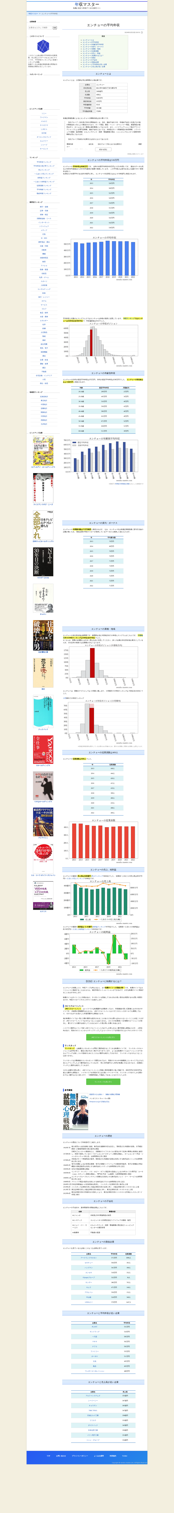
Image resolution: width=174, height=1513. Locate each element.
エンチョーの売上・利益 (91, 53)
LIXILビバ (88, 1302)
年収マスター (87, 4)
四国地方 (44, 420)
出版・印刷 (44, 246)
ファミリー (95, 1351)
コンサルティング (44, 289)
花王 (43, 689)
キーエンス (44, 149)
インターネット (44, 222)
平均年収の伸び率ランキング (44, 166)
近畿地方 (44, 408)
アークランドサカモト (89, 1258)
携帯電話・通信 (44, 242)
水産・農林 (44, 317)
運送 (44, 356)
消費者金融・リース (44, 218)
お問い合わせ (61, 1456)
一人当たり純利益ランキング (81, 929)
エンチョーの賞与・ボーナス (93, 47)
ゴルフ (44, 309)
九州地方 (44, 424)
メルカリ (44, 121)
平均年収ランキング (44, 162)
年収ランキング (129, 318)
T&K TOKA (93, 1410)
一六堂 (94, 1336)
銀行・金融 (44, 207)
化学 (44, 324)
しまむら (44, 129)
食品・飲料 (44, 313)
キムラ (88, 1287)
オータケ (94, 1356)
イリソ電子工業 (93, 1435)
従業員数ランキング (44, 186)
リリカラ (93, 1420)
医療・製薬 (44, 269)
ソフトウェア (44, 226)
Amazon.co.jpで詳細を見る (99, 1102)
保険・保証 (44, 215)
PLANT (94, 1327)
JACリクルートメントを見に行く (103, 1037)
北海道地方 (44, 397)
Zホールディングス (43, 765)
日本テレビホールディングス (43, 541)
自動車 (44, 250)
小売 (64, 698)
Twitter (124, 1456)
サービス (44, 305)
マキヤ (94, 1341)
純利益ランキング (99, 927)
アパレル (44, 266)
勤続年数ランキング (44, 193)
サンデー (88, 1282)
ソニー (44, 113)
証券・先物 (44, 211)
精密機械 (44, 352)
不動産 (44, 372)
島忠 (94, 1366)
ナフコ (94, 1346)
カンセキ (88, 1272)
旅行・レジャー (44, 297)
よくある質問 (99, 1456)
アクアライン (43, 838)
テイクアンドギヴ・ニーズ (43, 504)
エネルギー (44, 321)
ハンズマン (89, 1267)
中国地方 (44, 404)
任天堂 (44, 133)
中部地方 (44, 416)
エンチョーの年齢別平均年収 (93, 44)
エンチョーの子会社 (90, 60)
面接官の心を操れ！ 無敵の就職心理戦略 (104, 1094)
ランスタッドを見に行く (103, 1082)
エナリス (43, 911)
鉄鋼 (44, 328)
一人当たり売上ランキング (75, 878)
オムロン (43, 614)
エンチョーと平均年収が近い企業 (95, 64)
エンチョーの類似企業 (91, 62)
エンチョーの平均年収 (91, 42)
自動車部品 (44, 258)
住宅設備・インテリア (44, 375)
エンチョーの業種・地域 (91, 49)
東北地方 (44, 400)
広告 (44, 234)
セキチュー (89, 1263)
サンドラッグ (94, 1332)
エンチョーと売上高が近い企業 (94, 67)
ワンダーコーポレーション (94, 1371)
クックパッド (43, 729)
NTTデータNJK (43, 578)
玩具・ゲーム (44, 277)
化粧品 (44, 273)
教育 (44, 262)
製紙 (44, 336)
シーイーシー (93, 1400)
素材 (44, 340)
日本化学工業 (93, 1430)
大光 (94, 1361)
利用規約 (113, 1456)
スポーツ (44, 281)
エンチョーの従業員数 (91, 51)
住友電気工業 (43, 652)
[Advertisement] (101, 301)
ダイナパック (93, 1425)
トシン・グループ (92, 1440)
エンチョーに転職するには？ (93, 55)
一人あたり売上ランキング (44, 174)
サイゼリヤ (44, 125)
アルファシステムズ (93, 1396)
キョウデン (93, 1405)
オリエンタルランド (44, 137)
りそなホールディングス (43, 801)
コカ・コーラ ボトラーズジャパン (43, 875)
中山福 (88, 1297)
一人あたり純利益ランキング (44, 182)
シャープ (44, 145)
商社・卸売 (44, 383)
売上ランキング (97, 876)
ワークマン (44, 117)
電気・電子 (44, 348)
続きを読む (103, 149)
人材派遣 (44, 285)
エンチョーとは (88, 40)
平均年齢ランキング (44, 189)
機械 (44, 254)
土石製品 (44, 332)
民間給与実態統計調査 (122, 484)
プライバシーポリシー (80, 1456)
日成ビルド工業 (93, 1415)
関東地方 (44, 412)
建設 (44, 368)
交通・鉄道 (44, 360)
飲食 (44, 293)
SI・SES (44, 238)
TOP (48, 1456)
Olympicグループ (89, 1277)
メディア (44, 230)
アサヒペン (89, 1292)
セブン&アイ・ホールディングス (43, 467)
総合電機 (44, 344)
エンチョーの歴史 (89, 58)
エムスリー (44, 141)
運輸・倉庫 (44, 364)
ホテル (44, 301)
